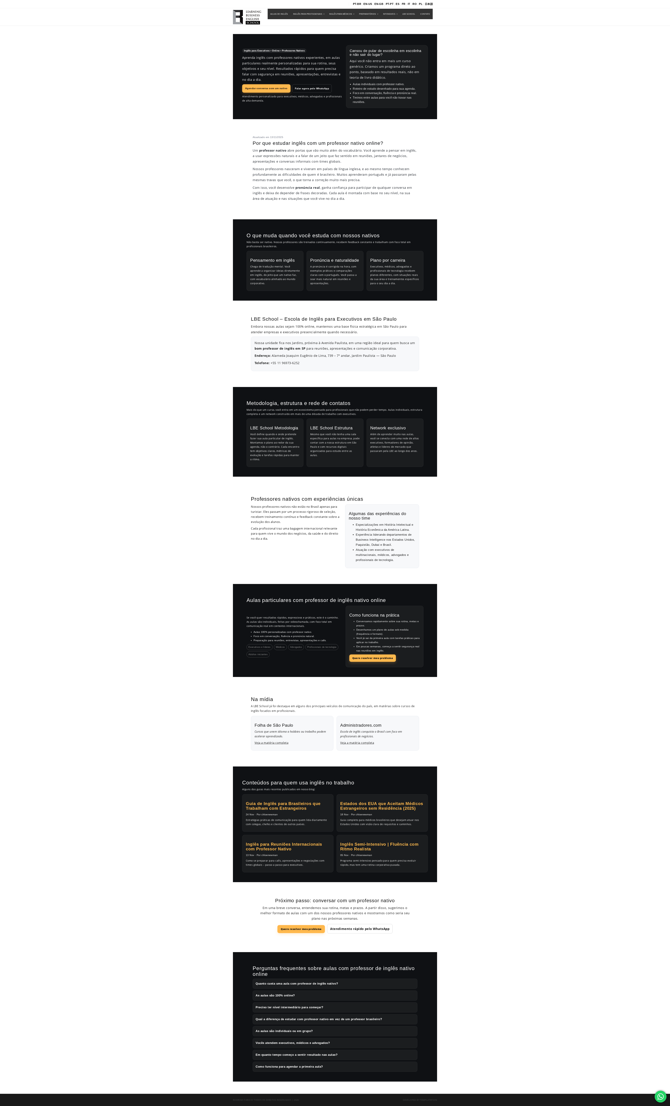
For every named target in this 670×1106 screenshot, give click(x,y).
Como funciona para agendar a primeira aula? (289, 1066)
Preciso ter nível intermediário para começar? (289, 1007)
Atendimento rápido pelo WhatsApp (359, 929)
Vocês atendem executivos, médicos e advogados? (293, 1043)
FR (403, 3)
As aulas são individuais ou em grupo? (284, 1031)
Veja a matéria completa (271, 743)
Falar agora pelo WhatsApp (312, 88)
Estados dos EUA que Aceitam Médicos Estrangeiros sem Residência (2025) (381, 805)
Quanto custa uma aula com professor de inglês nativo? (297, 983)
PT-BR (357, 3)
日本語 (429, 3)
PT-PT (389, 3)
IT (409, 3)
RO (414, 3)
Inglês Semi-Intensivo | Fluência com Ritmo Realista (379, 846)
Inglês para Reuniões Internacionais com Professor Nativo (284, 846)
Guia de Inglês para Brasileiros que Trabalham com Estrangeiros (283, 805)
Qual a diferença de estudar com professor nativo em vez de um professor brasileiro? (319, 1019)
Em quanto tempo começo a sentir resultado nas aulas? (297, 1054)
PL (420, 3)
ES (397, 3)
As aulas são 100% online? (275, 995)
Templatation (428, 1099)
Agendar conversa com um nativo (266, 88)
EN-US (367, 3)
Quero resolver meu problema (372, 658)
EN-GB (378, 3)
